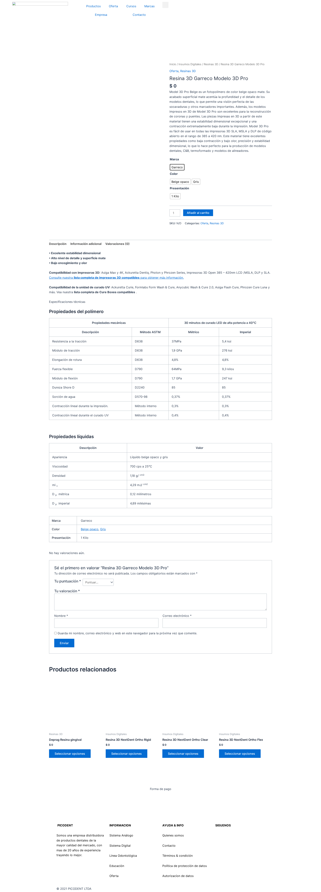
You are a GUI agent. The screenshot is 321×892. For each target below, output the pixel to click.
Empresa (101, 15)
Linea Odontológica (123, 855)
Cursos (131, 6)
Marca (174, 159)
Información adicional (85, 244)
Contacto (139, 15)
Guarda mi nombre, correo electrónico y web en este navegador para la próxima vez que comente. (127, 633)
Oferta (113, 6)
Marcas (149, 6)
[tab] (58, 244)
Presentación (179, 188)
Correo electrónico (177, 616)
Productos (93, 6)
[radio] (177, 167)
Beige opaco (89, 529)
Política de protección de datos (184, 866)
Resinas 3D (211, 64)
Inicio (172, 64)
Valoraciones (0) (117, 244)
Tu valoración (67, 591)
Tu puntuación (67, 581)
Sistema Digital (120, 845)
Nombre (61, 616)
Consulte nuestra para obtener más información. (116, 277)
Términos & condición (177, 855)
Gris (103, 529)
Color (174, 174)
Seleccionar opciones (70, 753)
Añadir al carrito (198, 213)
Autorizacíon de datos (178, 876)
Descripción (58, 244)
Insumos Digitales (190, 64)
